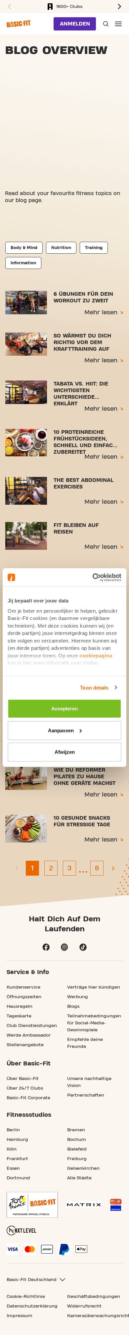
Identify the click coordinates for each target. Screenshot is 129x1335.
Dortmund (18, 1178)
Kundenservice (23, 987)
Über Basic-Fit (23, 1078)
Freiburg (77, 1158)
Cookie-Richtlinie (26, 1296)
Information (23, 263)
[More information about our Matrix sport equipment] (84, 1204)
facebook (46, 947)
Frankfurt (17, 1158)
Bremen (76, 1130)
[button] (9, 7)
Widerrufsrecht (84, 1306)
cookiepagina (95, 655)
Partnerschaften (85, 1095)
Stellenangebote (25, 1045)
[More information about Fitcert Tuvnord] (116, 1205)
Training (94, 247)
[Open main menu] (118, 24)
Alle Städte (79, 1178)
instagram (64, 947)
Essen (13, 1168)
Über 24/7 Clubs (25, 1088)
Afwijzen (65, 752)
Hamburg (17, 1139)
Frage (105, 24)
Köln (12, 1149)
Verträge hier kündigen (93, 987)
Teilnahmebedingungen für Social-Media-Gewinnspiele (94, 1023)
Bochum (76, 1139)
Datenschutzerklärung (32, 1306)
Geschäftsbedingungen (93, 1296)
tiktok (83, 947)
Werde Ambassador (29, 1035)
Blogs (73, 1006)
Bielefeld (77, 1149)
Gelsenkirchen (83, 1168)
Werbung (77, 997)
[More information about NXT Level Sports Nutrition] (21, 1230)
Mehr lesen (100, 312)
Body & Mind (24, 247)
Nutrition (61, 247)
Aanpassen (61, 730)
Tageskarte (19, 1016)
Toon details (94, 687)
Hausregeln (19, 1006)
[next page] (113, 868)
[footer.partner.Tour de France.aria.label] (32, 1205)
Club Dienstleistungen (32, 1025)
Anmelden (75, 23)
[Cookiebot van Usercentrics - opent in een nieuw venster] (92, 577)
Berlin (13, 1130)
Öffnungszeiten (24, 997)
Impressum (19, 1315)
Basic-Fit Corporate (28, 1098)
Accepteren (64, 708)
